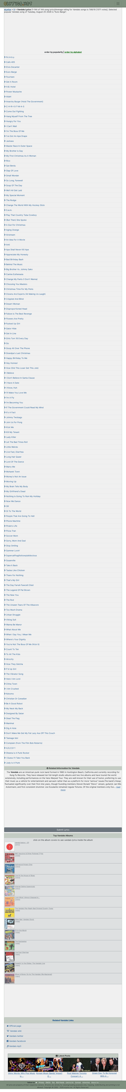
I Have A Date (12, 383)
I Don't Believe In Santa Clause (20, 378)
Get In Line (11, 333)
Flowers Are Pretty (15, 318)
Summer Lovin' (13, 550)
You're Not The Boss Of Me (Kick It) (22, 644)
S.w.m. (9, 210)
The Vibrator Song (14, 674)
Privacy (41, 1082)
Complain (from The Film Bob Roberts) (24, 743)
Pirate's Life (11, 526)
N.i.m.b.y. (10, 57)
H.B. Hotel (11, 86)
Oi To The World (13, 511)
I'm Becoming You (14, 402)
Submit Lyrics (63, 829)
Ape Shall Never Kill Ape (17, 249)
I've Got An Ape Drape (16, 136)
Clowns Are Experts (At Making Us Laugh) (26, 294)
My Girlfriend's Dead (15, 491)
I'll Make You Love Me (16, 392)
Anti (8, 244)
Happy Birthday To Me (16, 358)
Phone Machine (13, 521)
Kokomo (10, 693)
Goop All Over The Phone (18, 348)
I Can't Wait (11, 126)
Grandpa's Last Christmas (18, 353)
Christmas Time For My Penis (19, 289)
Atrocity (10, 659)
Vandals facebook (17, 1041)
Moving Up (11, 481)
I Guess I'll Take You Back (18, 758)
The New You (12, 595)
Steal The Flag (12, 718)
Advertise (86, 1082)
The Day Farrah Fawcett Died (19, 585)
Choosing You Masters (16, 284)
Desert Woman (13, 304)
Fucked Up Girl (13, 323)
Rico (8, 161)
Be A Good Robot (14, 703)
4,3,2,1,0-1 (10, 748)
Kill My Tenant (12, 432)
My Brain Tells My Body (17, 486)
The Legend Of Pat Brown (18, 590)
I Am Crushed (12, 688)
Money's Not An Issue (16, 476)
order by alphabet (73, 52)
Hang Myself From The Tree (19, 116)
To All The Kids (13, 654)
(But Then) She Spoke (16, 220)
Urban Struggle (13, 614)
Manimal (10, 723)
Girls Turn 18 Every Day (17, 338)
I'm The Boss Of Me (15, 131)
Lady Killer (11, 437)
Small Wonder (12, 175)
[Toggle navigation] (118, 3)
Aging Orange (12, 230)
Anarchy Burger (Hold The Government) (24, 101)
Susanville (10, 560)
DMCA (48, 1082)
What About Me (13, 629)
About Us (95, 1082)
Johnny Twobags (14, 417)
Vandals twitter (16, 1036)
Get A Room (11, 82)
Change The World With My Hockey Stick (25, 205)
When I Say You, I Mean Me (18, 634)
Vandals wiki (15, 1031)
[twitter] (36, 1082)
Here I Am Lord (13, 679)
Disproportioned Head (16, 309)
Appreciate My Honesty (17, 254)
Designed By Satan (15, 713)
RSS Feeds (60, 1082)
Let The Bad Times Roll (17, 442)
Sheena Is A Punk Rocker (17, 753)
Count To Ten (12, 649)
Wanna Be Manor (14, 624)
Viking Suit (11, 619)
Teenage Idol (12, 738)
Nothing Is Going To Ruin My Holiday (23, 496)
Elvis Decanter (13, 67)
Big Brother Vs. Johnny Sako (19, 269)
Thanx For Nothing (14, 575)
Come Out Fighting (15, 111)
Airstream (10, 235)
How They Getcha (14, 664)
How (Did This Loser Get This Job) (22, 368)
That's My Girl (12, 580)
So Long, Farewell (14, 180)
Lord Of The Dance (15, 462)
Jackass (10, 141)
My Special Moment (15, 195)
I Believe (10, 373)
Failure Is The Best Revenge (19, 313)
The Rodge (11, 200)
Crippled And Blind (15, 299)
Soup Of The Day (14, 185)
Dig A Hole (11, 728)
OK (7, 506)
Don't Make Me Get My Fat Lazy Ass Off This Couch (30, 733)
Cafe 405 (10, 62)
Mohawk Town (13, 471)
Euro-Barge (11, 72)
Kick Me (10, 427)
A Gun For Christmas (15, 225)
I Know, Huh (11, 387)
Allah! (8, 96)
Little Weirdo (12, 447)
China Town (11, 684)
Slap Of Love (12, 170)
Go (7, 343)
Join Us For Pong (14, 422)
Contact (78, 1082)
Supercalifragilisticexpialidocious (21, 555)
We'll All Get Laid (14, 190)
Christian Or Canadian (16, 698)
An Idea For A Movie (15, 239)
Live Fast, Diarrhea (15, 452)
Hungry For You (13, 121)
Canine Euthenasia (14, 274)
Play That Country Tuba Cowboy (21, 215)
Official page (15, 1026)
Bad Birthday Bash (14, 259)
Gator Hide (11, 328)
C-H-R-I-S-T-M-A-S (15, 106)
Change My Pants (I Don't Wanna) (22, 279)
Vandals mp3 (14, 1046)
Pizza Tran (11, 531)
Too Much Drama (14, 610)
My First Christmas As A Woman (21, 156)
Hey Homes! (11, 363)
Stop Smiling (12, 545)
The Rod (10, 600)
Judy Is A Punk (13, 763)
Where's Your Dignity (16, 639)
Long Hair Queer (13, 457)
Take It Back (12, 565)
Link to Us (69, 1082)
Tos (53, 1082)
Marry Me (10, 466)
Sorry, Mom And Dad (16, 540)
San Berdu (11, 165)
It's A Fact (11, 412)
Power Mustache (14, 91)
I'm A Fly (10, 397)
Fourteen (10, 77)
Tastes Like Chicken (15, 570)
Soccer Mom (12, 536)
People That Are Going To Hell (20, 516)
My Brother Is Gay (14, 151)
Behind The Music (14, 264)
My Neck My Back (14, 708)
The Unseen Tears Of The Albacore (22, 605)
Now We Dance (13, 501)
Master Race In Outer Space (19, 146)
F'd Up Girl (11, 669)
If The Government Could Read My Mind (25, 407)
